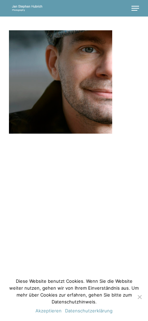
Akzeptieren (48, 310)
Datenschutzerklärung (89, 310)
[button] (135, 8)
